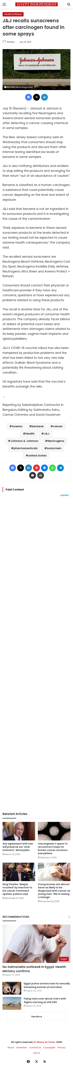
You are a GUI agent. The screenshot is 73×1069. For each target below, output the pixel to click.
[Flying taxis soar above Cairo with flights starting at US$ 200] (12, 1003)
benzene (38, 426)
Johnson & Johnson (24, 441)
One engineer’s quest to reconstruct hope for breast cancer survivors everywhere (53, 848)
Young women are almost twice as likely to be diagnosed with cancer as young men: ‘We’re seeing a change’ (54, 891)
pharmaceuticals (26, 448)
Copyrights (49, 1047)
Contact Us (35, 1047)
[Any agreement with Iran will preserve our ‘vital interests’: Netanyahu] (19, 831)
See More (36, 1016)
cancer (58, 426)
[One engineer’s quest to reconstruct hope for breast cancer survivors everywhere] (54, 831)
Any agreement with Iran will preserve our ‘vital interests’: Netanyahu (18, 847)
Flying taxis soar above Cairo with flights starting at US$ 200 (45, 1000)
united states (37, 456)
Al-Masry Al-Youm (44, 1042)
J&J (46, 434)
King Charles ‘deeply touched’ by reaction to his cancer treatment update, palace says (17, 889)
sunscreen (54, 448)
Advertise (21, 1047)
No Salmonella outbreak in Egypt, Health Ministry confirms (34, 969)
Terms (36, 1053)
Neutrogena (56, 441)
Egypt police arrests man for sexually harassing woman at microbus (47, 985)
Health (29, 434)
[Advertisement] (36, 654)
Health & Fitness (13, 14)
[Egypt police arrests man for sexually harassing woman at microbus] (12, 988)
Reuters (11, 41)
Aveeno (17, 426)
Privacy (62, 1047)
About (10, 1047)
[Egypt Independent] (36, 4)
